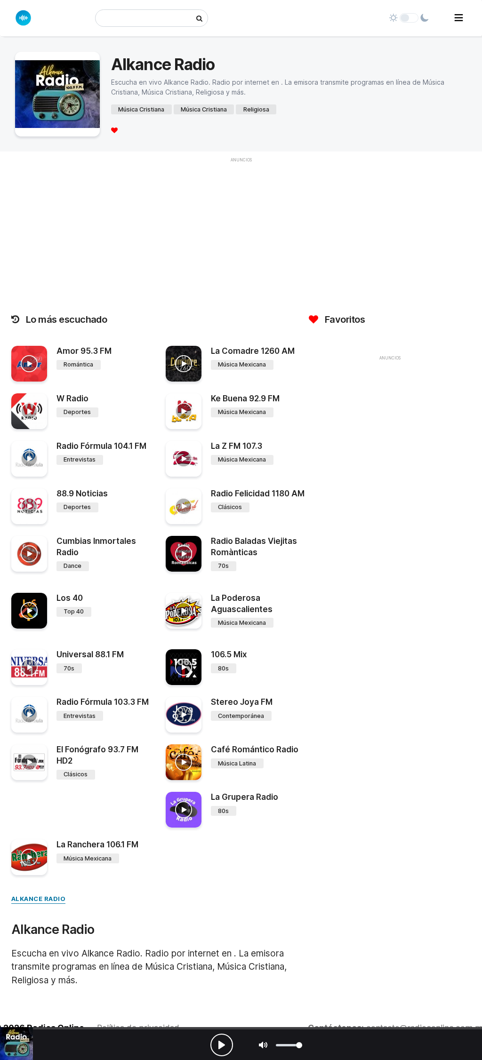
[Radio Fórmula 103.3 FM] (29, 715)
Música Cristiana (141, 109)
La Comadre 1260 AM (253, 351)
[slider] (289, 1045)
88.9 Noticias (82, 493)
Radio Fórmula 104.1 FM (101, 446)
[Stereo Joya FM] (183, 715)
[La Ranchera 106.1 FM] (29, 857)
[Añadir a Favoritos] (38, 374)
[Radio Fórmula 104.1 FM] (29, 459)
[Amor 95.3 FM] (29, 364)
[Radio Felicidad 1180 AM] (183, 506)
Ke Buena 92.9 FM (245, 398)
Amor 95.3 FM (84, 351)
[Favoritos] (114, 130)
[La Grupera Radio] (183, 810)
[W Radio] (29, 411)
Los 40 (69, 598)
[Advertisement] (390, 431)
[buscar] (199, 18)
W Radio (72, 398)
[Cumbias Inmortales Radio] (29, 554)
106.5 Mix (229, 654)
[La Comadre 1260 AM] (183, 364)
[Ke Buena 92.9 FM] (183, 411)
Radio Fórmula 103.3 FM (102, 702)
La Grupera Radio (244, 797)
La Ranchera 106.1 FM (97, 844)
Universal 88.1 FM (90, 654)
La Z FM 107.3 (236, 446)
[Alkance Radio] (16, 1043)
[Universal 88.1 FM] (29, 667)
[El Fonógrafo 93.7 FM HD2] (29, 762)
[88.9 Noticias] (29, 506)
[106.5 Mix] (183, 667)
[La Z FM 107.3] (183, 459)
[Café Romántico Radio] (183, 762)
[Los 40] (29, 611)
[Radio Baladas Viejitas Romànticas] (183, 554)
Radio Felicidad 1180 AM (258, 493)
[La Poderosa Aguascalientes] (183, 611)
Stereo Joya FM (242, 702)
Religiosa (256, 109)
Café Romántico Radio (254, 749)
